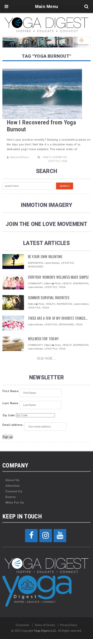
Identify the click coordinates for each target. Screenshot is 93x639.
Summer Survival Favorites (48, 297)
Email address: (12, 425)
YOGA (64, 161)
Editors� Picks (52, 283)
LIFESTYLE (54, 161)
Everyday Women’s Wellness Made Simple (58, 277)
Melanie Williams (19, 157)
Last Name (10, 403)
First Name (10, 391)
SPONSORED (35, 266)
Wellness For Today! (43, 338)
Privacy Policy (68, 625)
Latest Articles (52, 263)
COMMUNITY (35, 283)
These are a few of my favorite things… (57, 318)
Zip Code (8, 415)
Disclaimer (22, 625)
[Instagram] (45, 535)
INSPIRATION (60, 157)
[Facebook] (31, 535)
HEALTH (47, 157)
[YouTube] (60, 535)
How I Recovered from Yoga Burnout (41, 126)
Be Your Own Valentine (45, 256)
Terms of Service (44, 625)
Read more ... (46, 358)
